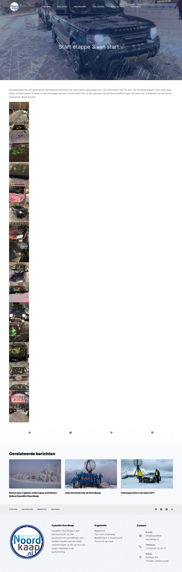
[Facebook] (149, 6)
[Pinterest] (111, 432)
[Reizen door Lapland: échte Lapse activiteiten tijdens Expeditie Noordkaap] (35, 474)
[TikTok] (172, 509)
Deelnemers (98, 6)
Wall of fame (118, 6)
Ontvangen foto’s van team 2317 (138, 492)
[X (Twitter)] (70, 432)
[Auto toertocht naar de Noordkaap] (91, 474)
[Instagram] (156, 6)
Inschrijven (80, 6)
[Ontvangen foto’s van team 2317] (147, 474)
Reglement (99, 530)
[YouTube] (163, 6)
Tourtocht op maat (104, 541)
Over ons (46, 6)
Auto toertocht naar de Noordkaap (83, 492)
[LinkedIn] (152, 432)
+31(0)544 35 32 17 (156, 548)
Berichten (62, 6)
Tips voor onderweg (104, 534)
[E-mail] (170, 6)
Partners (136, 6)
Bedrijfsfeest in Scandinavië (108, 537)
